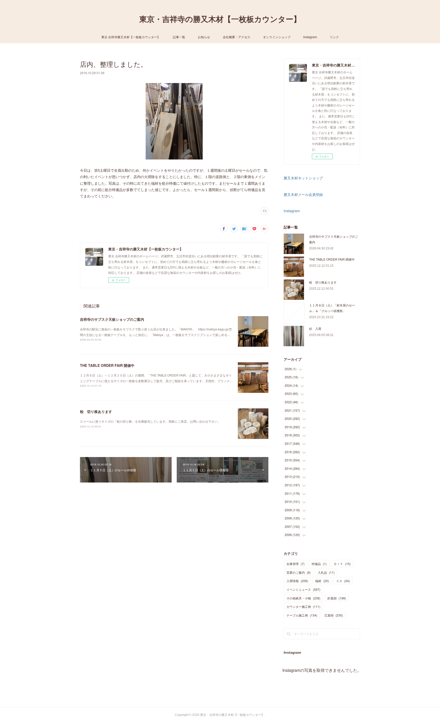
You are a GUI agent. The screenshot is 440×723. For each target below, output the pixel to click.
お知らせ (204, 37)
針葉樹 (336, 598)
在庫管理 (295, 563)
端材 (322, 581)
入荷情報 (297, 581)
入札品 (326, 572)
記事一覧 (179, 37)
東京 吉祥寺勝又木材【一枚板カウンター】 (130, 37)
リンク (334, 37)
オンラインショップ (277, 37)
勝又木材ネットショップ (303, 177)
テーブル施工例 (301, 615)
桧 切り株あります (96, 411)
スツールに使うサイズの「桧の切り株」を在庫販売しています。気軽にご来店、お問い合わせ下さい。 (150, 421)
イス (343, 581)
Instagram (310, 37)
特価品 (319, 563)
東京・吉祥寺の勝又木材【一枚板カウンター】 (220, 19)
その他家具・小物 (303, 598)
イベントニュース (303, 589)
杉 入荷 (315, 328)
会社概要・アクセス (236, 37)
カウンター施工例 (303, 606)
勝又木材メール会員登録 (303, 194)
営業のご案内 (298, 572)
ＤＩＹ (342, 563)
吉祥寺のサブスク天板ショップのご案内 (112, 319)
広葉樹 (333, 615)
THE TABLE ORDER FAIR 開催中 (107, 365)
